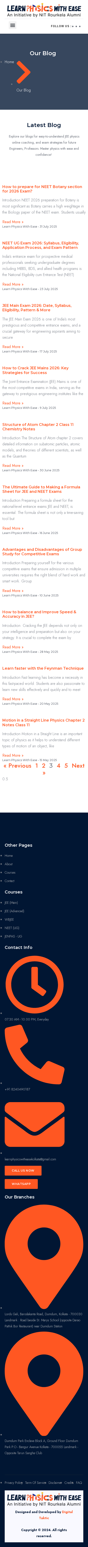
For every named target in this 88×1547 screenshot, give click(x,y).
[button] (12, 25)
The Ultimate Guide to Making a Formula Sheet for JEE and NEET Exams (41, 489)
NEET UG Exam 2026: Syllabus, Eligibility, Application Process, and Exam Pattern (40, 245)
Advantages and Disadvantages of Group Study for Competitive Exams (42, 551)
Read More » (12, 222)
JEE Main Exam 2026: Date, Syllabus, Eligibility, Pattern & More (37, 307)
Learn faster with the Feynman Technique (43, 668)
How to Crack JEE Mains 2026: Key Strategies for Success (35, 370)
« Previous (17, 765)
